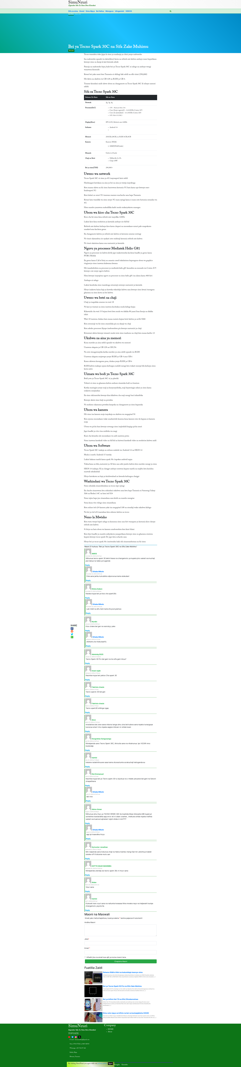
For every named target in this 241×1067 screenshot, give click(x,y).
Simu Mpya (90, 11)
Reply (87, 565)
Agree (110, 1063)
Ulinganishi (119, 11)
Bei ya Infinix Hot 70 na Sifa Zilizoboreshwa (120, 999)
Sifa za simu (73, 11)
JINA (86, 939)
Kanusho (125, 1065)
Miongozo (109, 11)
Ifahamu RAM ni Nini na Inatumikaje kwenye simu (123, 972)
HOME (110, 1029)
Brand (81, 11)
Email (87, 948)
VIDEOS (128, 11)
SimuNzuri (77, 2)
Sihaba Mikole (71, 14)
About (110, 1032)
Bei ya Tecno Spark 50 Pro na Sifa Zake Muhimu (122, 986)
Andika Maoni (89, 922)
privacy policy (102, 1063)
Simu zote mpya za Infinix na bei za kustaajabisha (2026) (126, 1013)
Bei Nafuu (100, 11)
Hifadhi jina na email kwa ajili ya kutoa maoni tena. (106, 957)
